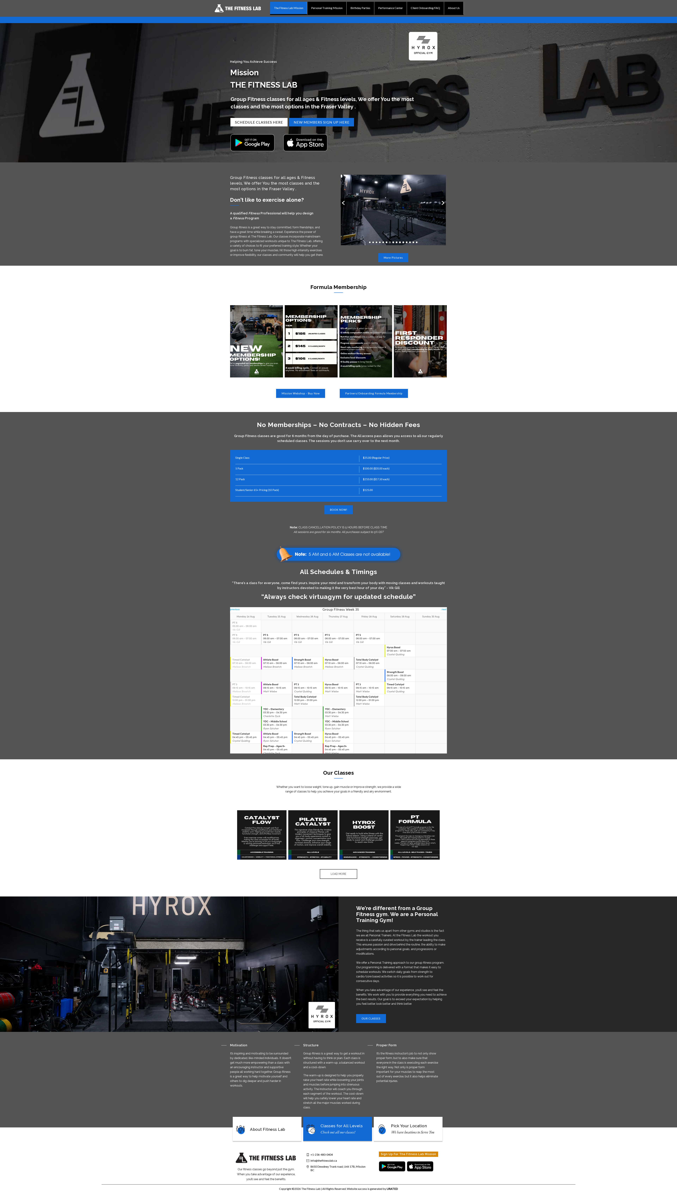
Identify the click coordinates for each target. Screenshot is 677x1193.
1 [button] (370, 242)
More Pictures (393, 257)
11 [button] (403, 242)
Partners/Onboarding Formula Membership (373, 393)
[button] (343, 203)
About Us (454, 8)
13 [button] (410, 242)
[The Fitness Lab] (241, 8)
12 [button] (406, 242)
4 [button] (380, 242)
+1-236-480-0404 (321, 1154)
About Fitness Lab (267, 1129)
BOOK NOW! (338, 509)
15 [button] (417, 242)
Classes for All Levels (342, 1126)
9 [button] (396, 242)
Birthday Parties (360, 8)
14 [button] (413, 242)
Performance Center (390, 8)
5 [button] (383, 242)
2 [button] (373, 242)
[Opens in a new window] (252, 142)
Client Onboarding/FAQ (425, 8)
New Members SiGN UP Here (321, 122)
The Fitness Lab (310, 1188)
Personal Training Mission (327, 8)
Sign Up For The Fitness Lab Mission (408, 1154)
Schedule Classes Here (259, 122)
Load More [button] (338, 873)
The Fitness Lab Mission (288, 8)
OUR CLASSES (371, 1018)
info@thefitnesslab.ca (323, 1160)
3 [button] (376, 242)
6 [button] (386, 242)
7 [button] (390, 242)
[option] (393, 210)
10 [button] (400, 242)
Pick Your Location (409, 1126)
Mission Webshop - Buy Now (301, 393)
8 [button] (393, 242)
